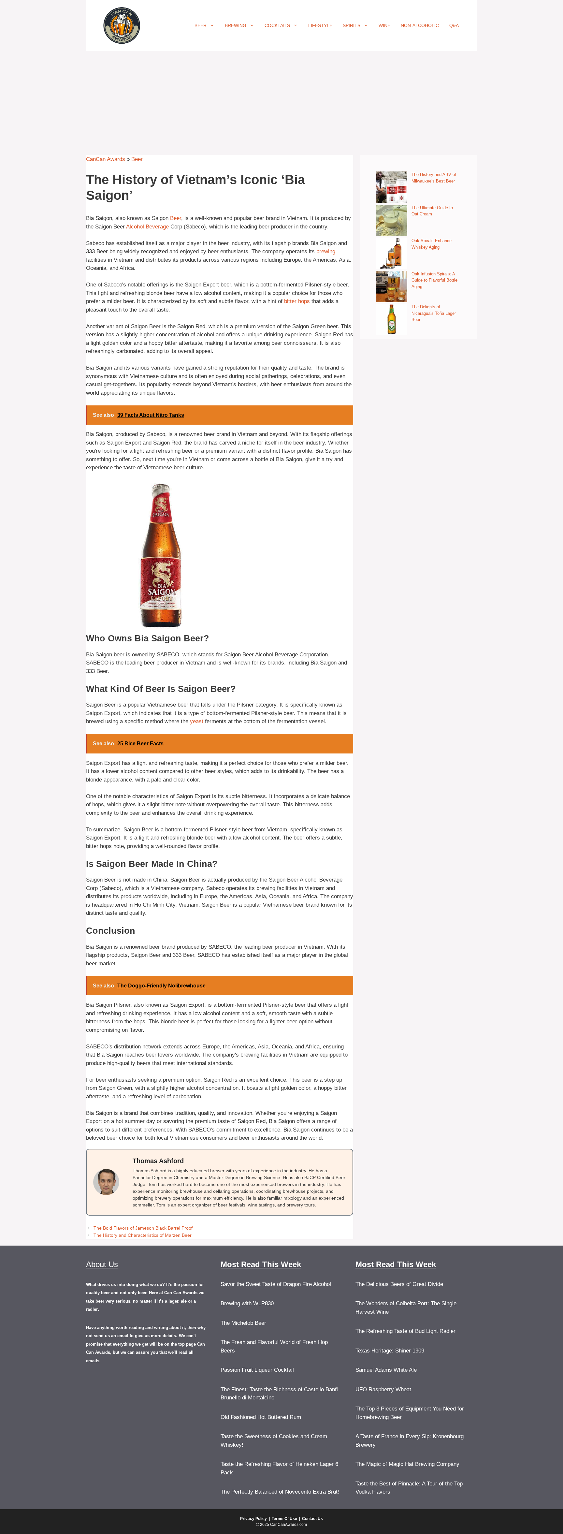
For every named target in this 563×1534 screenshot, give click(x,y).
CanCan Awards (105, 159)
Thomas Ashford (158, 1160)
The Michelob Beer (243, 1323)
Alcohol (135, 227)
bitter (290, 301)
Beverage (157, 227)
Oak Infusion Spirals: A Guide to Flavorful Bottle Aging (434, 280)
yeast (196, 721)
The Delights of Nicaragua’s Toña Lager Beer (433, 313)
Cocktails (277, 25)
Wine (384, 25)
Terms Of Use (284, 1518)
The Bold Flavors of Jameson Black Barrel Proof (143, 1228)
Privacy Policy (253, 1518)
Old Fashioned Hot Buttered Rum (261, 1417)
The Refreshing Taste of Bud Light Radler (405, 1331)
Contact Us (312, 1518)
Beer (201, 25)
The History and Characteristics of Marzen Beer (143, 1235)
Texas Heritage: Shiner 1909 (389, 1351)
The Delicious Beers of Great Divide (399, 1284)
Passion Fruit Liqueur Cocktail (257, 1370)
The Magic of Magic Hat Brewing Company (407, 1464)
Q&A (454, 25)
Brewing (235, 25)
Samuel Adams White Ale (386, 1370)
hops (304, 301)
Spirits (351, 25)
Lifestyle (320, 25)
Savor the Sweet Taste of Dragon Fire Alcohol (276, 1284)
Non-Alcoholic (420, 25)
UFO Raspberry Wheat (383, 1389)
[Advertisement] (281, 99)
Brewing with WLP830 (247, 1303)
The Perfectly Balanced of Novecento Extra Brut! (280, 1492)
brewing (325, 251)
